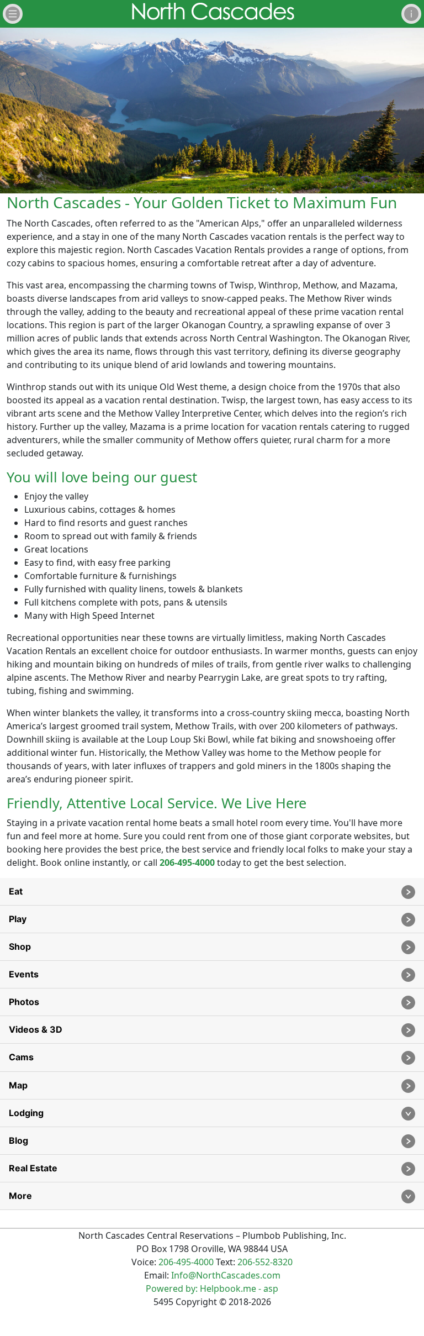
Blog (18, 1140)
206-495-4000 (187, 862)
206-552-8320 (265, 1262)
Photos (24, 1001)
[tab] (212, 891)
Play (17, 918)
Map (18, 1085)
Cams (21, 1057)
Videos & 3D (35, 1029)
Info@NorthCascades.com (225, 1275)
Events (24, 974)
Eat (16, 891)
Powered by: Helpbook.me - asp (212, 1288)
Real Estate (33, 1168)
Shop (20, 946)
